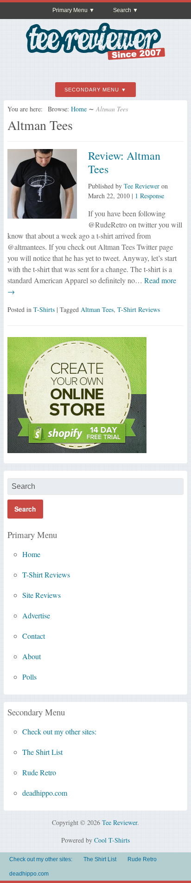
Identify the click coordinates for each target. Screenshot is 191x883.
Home (79, 108)
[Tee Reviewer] (95, 56)
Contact (33, 636)
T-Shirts (44, 309)
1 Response (149, 195)
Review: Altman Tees (124, 162)
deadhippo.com (44, 793)
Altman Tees (97, 309)
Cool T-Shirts (112, 840)
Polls (29, 677)
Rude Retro (39, 772)
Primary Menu (70, 10)
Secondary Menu (91, 89)
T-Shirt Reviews (138, 309)
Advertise (36, 615)
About (31, 656)
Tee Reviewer (141, 186)
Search (122, 10)
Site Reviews (41, 595)
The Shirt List (42, 752)
